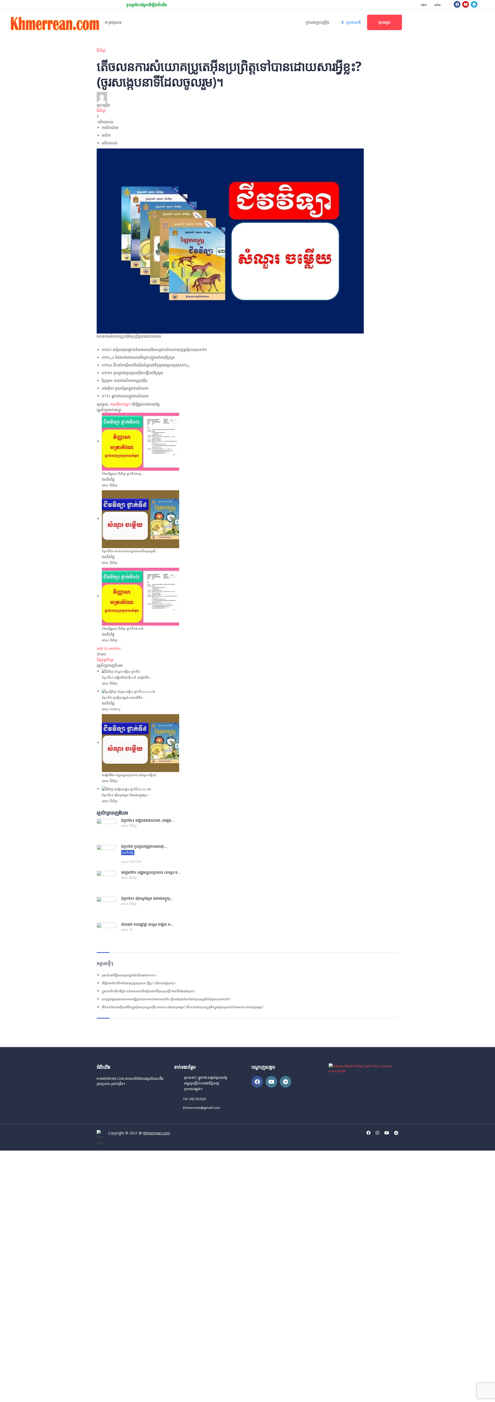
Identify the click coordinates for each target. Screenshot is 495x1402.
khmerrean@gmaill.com (201, 1107)
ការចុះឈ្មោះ (39, 1393)
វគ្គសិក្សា (437, 4)
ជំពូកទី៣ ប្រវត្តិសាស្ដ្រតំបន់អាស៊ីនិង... (123, 697)
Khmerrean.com (156, 1133)
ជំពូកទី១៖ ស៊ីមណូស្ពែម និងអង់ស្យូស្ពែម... (126, 795)
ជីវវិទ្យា (101, 50)
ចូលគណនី (55, 1393)
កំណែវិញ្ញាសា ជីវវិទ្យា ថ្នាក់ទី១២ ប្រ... (123, 473)
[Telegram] (474, 4)
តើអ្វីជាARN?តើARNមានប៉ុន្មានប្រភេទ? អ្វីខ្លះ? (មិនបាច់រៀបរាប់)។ (139, 983)
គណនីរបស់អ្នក (120, 404)
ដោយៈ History (111, 709)
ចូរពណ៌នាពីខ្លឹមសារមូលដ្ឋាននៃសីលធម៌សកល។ (129, 975)
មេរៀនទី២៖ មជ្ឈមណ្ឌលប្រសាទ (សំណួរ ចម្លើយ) (129, 775)
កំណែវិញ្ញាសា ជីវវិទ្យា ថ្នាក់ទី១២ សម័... (124, 628)
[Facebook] (457, 4)
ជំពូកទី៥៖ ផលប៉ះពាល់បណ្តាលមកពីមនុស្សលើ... (130, 551)
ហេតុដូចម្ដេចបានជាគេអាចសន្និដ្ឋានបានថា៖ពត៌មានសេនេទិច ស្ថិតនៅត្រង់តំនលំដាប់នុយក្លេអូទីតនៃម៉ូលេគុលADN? (166, 999)
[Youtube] (465, 4)
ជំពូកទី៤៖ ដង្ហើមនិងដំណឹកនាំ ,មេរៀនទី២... (126, 677)
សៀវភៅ (424, 4)
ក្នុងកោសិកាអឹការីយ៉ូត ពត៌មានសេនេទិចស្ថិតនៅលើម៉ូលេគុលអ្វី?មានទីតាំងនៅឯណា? (148, 991)
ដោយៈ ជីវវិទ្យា (110, 485)
